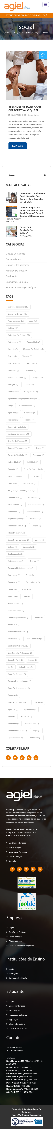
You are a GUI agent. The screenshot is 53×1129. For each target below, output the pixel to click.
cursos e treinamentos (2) (19, 448)
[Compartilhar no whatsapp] (35, 757)
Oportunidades (13, 259)
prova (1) (39, 702)
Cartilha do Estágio (17, 843)
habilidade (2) (32, 462)
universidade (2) (14, 462)
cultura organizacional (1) (18, 618)
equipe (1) (26, 589)
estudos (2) (39, 540)
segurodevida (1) (33, 582)
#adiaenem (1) (14, 639)
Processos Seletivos (18, 1015)
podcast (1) (13, 695)
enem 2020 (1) (14, 625)
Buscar (12, 175)
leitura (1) (32, 660)
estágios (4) (13, 384)
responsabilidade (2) (34, 512)
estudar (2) (12, 547)
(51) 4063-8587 (29, 1083)
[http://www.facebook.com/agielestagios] (12, 869)
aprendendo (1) (30, 709)
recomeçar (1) (14, 582)
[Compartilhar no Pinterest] (29, 757)
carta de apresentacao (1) (19, 688)
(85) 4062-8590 (26, 1076)
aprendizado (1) (34, 738)
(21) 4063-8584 (31, 1089)
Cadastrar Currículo (18, 1028)
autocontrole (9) (14, 342)
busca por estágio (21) (17, 314)
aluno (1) (11, 716)
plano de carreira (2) (16, 533)
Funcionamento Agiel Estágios (21, 287)
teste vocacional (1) (34, 639)
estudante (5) (30, 370)
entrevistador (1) (32, 723)
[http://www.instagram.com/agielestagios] (26, 869)
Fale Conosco (15, 1047)
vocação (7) (27, 356)
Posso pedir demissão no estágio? (26, 230)
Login (11, 927)
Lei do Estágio (15, 936)
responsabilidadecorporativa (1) (21, 568)
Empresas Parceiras (18, 852)
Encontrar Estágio (17, 1006)
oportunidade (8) (33, 342)
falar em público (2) (16, 476)
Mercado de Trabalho (17, 271)
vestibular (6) (31, 363)
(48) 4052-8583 (30, 1073)
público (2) (35, 476)
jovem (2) (40, 448)
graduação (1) (28, 547)
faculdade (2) (38, 455)
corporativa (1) (14, 575)
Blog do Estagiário (22, 32)
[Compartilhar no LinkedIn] (22, 757)
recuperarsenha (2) (36, 505)
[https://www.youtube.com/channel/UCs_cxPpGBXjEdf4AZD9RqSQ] (40, 869)
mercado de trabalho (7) (33, 349)
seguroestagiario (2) (16, 519)
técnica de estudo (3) (17, 427)
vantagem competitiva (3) (18, 434)
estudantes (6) (14, 363)
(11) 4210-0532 (27, 1092)
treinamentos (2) (29, 483)
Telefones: (11, 1058)
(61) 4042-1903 (24, 1067)
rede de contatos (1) (17, 674)
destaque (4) (13, 392)
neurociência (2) (34, 497)
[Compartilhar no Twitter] (15, 757)
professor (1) (26, 716)
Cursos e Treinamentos (17, 265)
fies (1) (27, 596)
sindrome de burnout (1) (18, 646)
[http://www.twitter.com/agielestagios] (19, 869)
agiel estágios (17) (16, 321)
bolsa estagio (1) (26, 667)
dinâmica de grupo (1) (17, 731)
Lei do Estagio (15, 856)
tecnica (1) (34, 561)
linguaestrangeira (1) (16, 610)
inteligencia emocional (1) (18, 702)
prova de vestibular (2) (17, 455)
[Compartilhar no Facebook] (8, 757)
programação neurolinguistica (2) (21, 490)
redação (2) (13, 469)
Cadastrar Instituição (18, 978)
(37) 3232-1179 (31, 1080)
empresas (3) (29, 413)
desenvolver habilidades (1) (19, 681)
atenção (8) (13, 349)
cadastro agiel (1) (15, 660)
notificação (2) (14, 512)
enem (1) (39, 618)
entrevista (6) (13, 370)
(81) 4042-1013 (23, 1086)
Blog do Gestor (15, 941)
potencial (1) (13, 596)
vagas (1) (36, 731)
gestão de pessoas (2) (17, 441)
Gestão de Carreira (15, 254)
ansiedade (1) (13, 723)
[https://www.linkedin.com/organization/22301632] (33, 869)
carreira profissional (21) (18, 307)
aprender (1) (13, 709)
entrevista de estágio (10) (19, 335)
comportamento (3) (27, 406)
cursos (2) (12, 483)
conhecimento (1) (15, 554)
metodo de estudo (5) (17, 377)
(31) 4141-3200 (32, 1061)
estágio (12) (13, 328)
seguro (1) (12, 589)
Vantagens (13, 973)
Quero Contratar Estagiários (21, 946)
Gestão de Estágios (17, 932)
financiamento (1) (15, 603)
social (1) (30, 575)
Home (7, 32)
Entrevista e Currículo (17, 282)
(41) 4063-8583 (25, 1070)
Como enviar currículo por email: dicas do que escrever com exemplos (33, 196)
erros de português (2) (33, 469)
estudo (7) (12, 356)
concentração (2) (15, 497)
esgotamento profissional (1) (20, 653)
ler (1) (10, 667)
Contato (12, 861)
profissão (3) (13, 420)
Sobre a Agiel (15, 847)
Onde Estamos (16, 1050)
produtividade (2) (15, 505)
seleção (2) (36, 526)
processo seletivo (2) (17, 526)
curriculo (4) (29, 384)
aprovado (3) (13, 413)
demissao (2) (35, 519)
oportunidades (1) (15, 738)
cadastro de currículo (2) (18, 540)
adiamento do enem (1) (18, 632)
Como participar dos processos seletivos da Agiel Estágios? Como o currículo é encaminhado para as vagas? (25, 213)
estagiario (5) (37, 377)
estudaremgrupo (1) (16, 561)
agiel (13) (33, 321)
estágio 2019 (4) (31, 392)
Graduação (11, 276)
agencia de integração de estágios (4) (24, 399)
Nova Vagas (14, 1010)
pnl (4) (10, 406)
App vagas (13, 1019)
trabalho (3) (29, 420)
